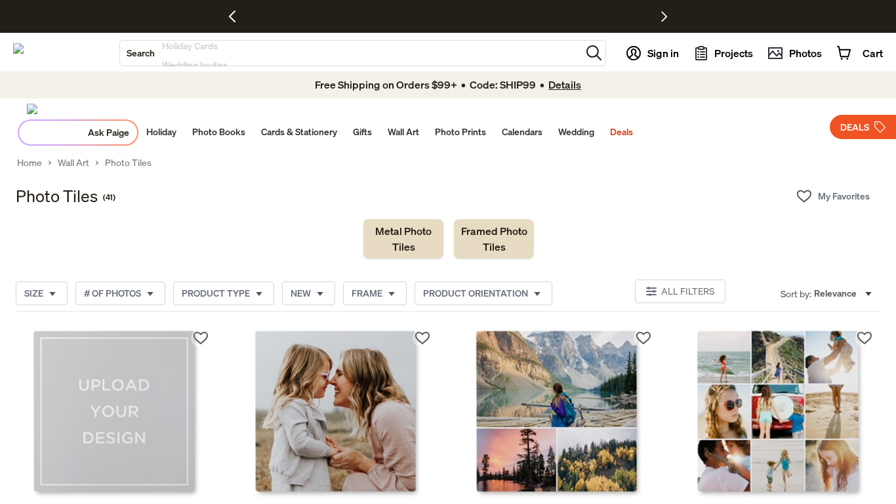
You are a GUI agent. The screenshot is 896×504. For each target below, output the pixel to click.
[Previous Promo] (237, 16)
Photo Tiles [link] (128, 162)
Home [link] (29, 162)
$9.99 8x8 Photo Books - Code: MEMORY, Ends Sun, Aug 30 (411, 16)
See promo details (563, 16)
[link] (403, 239)
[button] (593, 52)
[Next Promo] (664, 16)
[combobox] (350, 53)
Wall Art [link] (73, 162)
